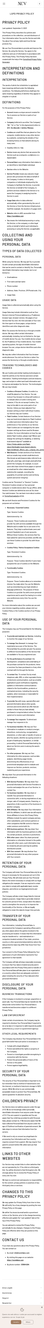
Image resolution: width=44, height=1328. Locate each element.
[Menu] (4, 3)
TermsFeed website (12, 496)
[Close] (42, 1307)
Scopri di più (20, 1317)
